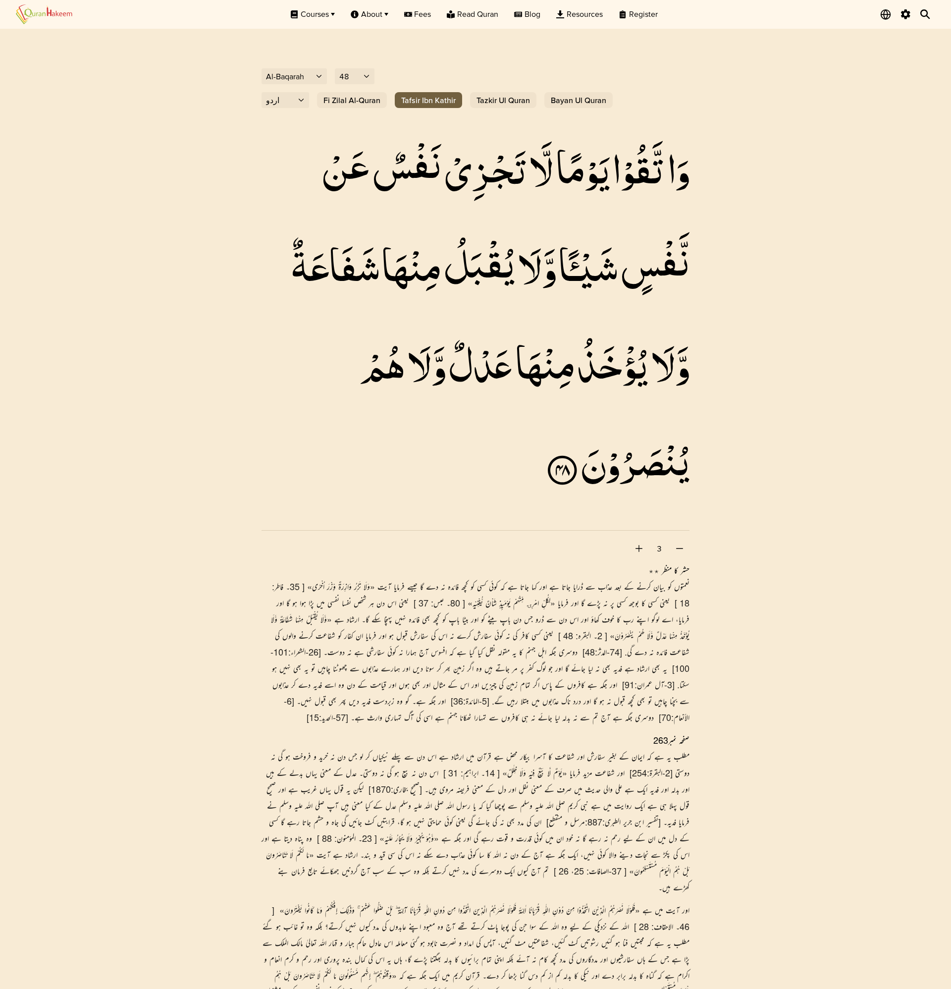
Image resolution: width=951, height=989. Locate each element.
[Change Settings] (905, 14)
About (371, 13)
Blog (532, 13)
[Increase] (639, 548)
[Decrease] (679, 548)
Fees (422, 13)
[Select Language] (886, 14)
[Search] (925, 14)
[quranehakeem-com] (44, 14)
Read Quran (477, 13)
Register (643, 13)
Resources (585, 13)
